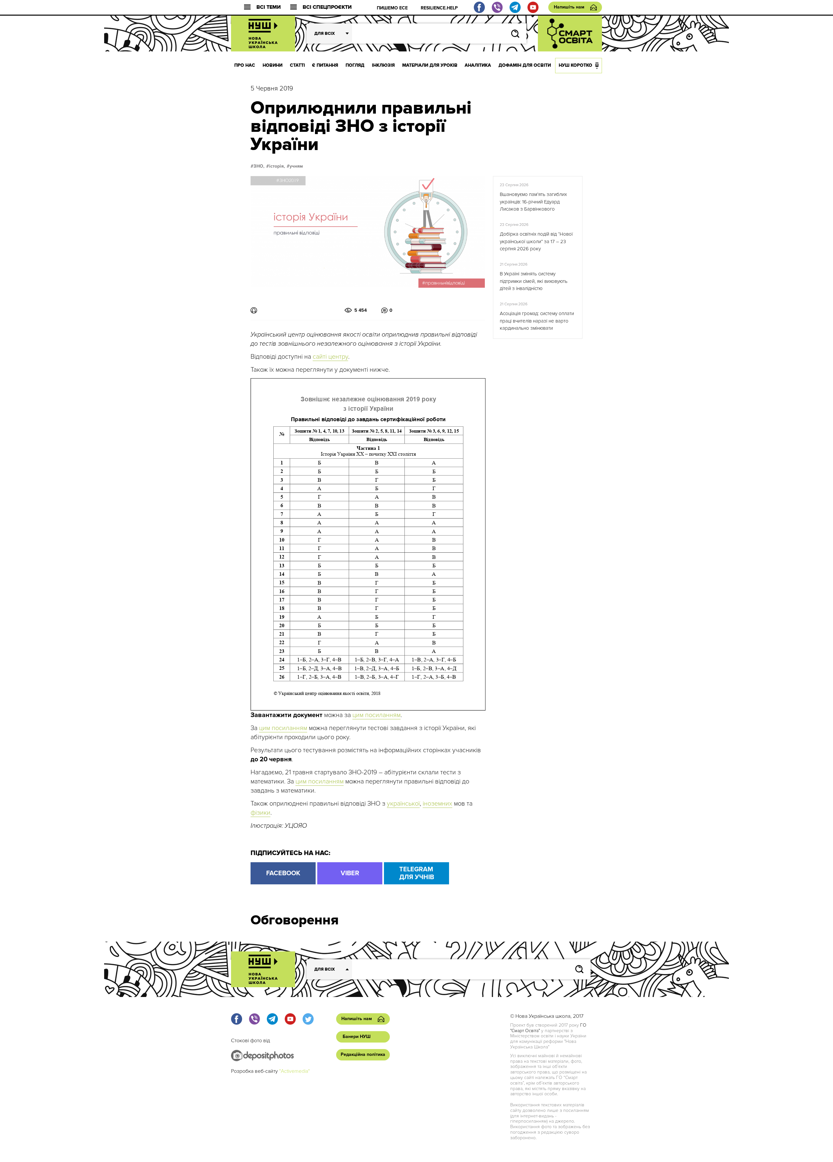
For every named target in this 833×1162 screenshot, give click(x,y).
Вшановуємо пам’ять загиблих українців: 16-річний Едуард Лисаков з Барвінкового (533, 201)
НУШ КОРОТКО (575, 65)
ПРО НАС (244, 65)
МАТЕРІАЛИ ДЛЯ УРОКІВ (429, 65)
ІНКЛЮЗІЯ (383, 65)
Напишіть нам (569, 7)
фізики (260, 813)
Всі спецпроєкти (327, 7)
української (403, 804)
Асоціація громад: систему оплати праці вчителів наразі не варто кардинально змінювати (537, 321)
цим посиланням (376, 715)
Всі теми (268, 7)
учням (296, 166)
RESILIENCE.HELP (439, 8)
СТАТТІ (297, 65)
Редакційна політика (363, 1054)
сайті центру (330, 357)
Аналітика (478, 65)
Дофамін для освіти (524, 65)
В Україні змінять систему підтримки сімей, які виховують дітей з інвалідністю (533, 281)
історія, (277, 166)
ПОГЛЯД (355, 65)
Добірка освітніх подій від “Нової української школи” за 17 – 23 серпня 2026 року (536, 241)
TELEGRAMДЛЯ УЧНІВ (416, 873)
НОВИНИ (272, 65)
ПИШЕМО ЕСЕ (392, 8)
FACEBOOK (283, 873)
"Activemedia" (294, 1071)
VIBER (350, 873)
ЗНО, (259, 166)
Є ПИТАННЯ (325, 65)
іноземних (437, 804)
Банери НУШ (357, 1036)
